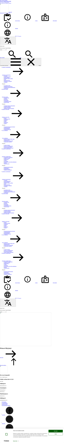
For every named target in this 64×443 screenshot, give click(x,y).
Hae (20, 57)
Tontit (5, 79)
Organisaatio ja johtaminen (8, 157)
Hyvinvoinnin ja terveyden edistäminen (10, 266)
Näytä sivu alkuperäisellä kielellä (5, 1)
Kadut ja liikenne (6, 77)
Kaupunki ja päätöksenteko (6, 148)
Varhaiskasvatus (6, 97)
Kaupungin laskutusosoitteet (8, 167)
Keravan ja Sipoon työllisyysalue (9, 139)
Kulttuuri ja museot (7, 223)
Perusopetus (6, 99)
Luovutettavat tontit (7, 85)
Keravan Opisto (6, 102)
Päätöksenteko (6, 159)
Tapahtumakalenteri (7, 127)
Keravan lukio (6, 100)
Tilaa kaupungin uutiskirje (6, 405)
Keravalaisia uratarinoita (8, 251)
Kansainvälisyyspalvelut (8, 141)
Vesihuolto (5, 82)
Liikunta (5, 120)
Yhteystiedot (4, 401)
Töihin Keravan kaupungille (8, 140)
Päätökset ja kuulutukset (8, 169)
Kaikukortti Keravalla (7, 129)
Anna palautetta (4, 402)
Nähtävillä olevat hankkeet (8, 86)
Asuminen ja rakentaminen (6, 67)
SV (16, 36)
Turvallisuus (6, 265)
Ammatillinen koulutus (7, 101)
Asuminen (5, 75)
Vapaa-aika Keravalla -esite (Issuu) (9, 126)
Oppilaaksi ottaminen (7, 106)
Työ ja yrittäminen (5, 130)
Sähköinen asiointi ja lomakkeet (9, 108)
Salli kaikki (56, 431)
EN (18, 36)
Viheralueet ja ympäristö (8, 81)
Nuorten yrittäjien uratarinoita (8, 147)
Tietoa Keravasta (6, 163)
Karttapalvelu (6, 88)
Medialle (5, 162)
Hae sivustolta (2, 57)
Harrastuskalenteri (7, 128)
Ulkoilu (5, 121)
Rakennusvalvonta (7, 80)
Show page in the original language (5, 3)
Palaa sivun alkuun (3, 365)
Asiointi (5, 160)
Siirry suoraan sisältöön (3, 0)
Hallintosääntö (6, 168)
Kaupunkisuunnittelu (7, 76)
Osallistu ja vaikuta (7, 158)
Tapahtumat (6, 119)
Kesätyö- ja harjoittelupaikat (8, 146)
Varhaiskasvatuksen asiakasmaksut (9, 105)
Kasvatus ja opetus (5, 89)
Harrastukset (6, 122)
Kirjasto (5, 222)
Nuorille (5, 123)
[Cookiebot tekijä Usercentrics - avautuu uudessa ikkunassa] (6, 441)
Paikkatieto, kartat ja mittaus (8, 78)
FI (15, 36)
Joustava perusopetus (7, 107)
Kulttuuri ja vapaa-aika (5, 109)
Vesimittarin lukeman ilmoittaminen (9, 87)
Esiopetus (5, 98)
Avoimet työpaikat (7, 145)
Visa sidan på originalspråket (4, 2)
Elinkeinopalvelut (7, 244)
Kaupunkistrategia (7, 273)
